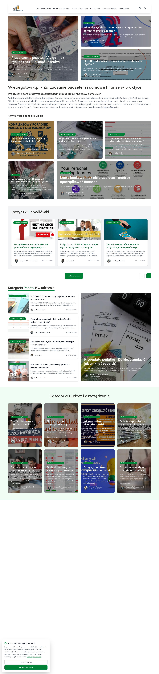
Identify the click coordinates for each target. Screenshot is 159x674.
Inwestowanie (124, 8)
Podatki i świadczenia (80, 8)
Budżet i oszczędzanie (61, 8)
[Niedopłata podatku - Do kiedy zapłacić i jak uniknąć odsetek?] (116, 337)
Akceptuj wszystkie (26, 667)
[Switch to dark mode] (145, 8)
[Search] (140, 8)
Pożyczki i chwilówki (110, 8)
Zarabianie (15, 175)
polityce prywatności (34, 657)
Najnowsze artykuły (44, 8)
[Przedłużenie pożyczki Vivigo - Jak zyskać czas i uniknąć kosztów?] (43, 48)
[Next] (148, 275)
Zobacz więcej (74, 276)
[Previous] (142, 275)
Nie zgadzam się (26, 662)
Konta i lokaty (95, 8)
